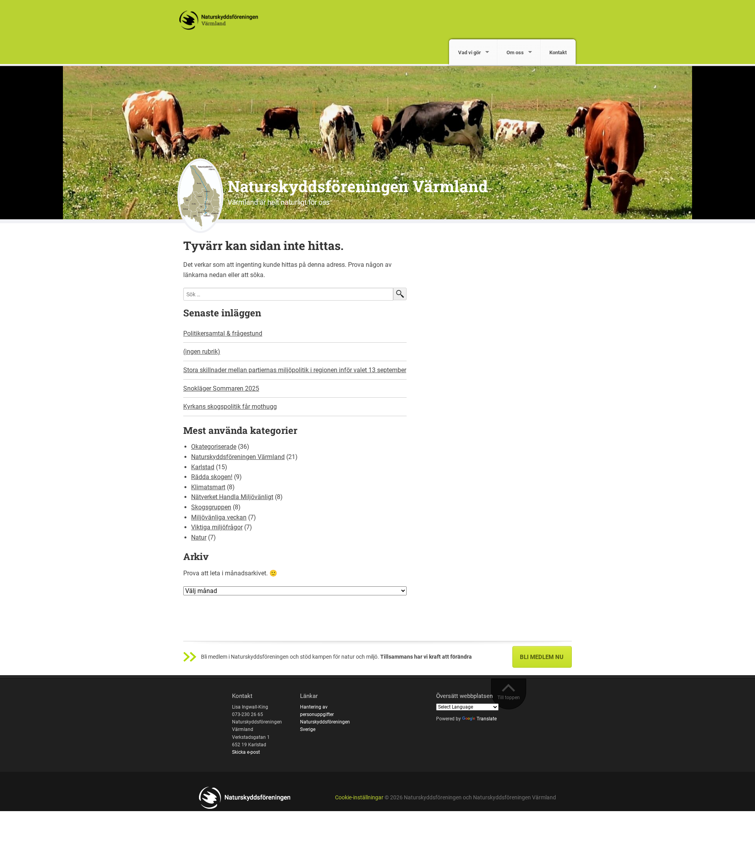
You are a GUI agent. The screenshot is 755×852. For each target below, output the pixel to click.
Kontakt (558, 52)
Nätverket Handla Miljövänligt (232, 497)
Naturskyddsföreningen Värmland (358, 186)
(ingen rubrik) (201, 351)
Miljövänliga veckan (219, 517)
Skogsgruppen (211, 507)
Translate (487, 719)
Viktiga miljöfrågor (217, 527)
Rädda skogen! (211, 477)
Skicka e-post (246, 752)
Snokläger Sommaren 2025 (221, 388)
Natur (198, 537)
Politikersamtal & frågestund (222, 333)
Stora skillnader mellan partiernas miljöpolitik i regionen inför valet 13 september (294, 370)
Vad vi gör (469, 52)
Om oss (515, 52)
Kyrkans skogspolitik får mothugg (230, 406)
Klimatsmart (208, 487)
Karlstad (202, 467)
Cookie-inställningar (359, 797)
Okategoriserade (213, 446)
